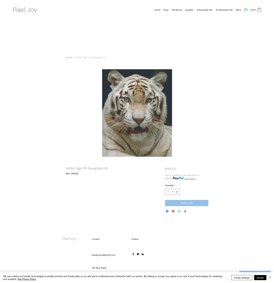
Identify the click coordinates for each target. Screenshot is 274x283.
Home (69, 57)
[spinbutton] (172, 192)
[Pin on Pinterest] (173, 211)
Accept (260, 277)
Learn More (190, 178)
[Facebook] (133, 254)
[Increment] (177, 192)
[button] (259, 9)
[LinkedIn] (142, 254)
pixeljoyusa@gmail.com (103, 254)
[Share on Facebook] (167, 211)
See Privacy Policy (27, 279)
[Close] (270, 277)
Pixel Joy (25, 9)
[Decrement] (168, 192)
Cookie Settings (242, 277)
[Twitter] (138, 254)
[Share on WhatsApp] (179, 211)
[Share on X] (185, 211)
